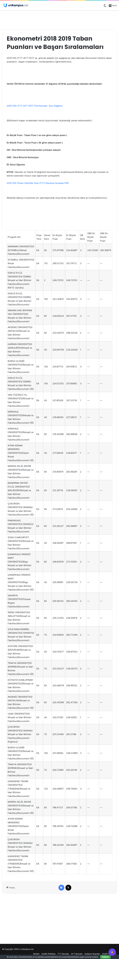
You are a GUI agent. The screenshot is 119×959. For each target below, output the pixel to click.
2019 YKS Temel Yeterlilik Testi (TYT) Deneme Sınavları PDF (38, 183)
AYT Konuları (77, 954)
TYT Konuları (63, 954)
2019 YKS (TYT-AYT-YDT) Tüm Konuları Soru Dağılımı (35, 105)
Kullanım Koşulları (92, 954)
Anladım (105, 957)
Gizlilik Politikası (49, 954)
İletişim (36, 954)
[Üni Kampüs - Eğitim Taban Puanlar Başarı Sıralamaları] (16, 5)
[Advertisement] (59, 19)
